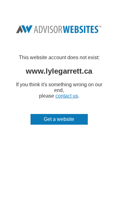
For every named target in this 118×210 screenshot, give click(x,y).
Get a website (59, 119)
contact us (66, 96)
